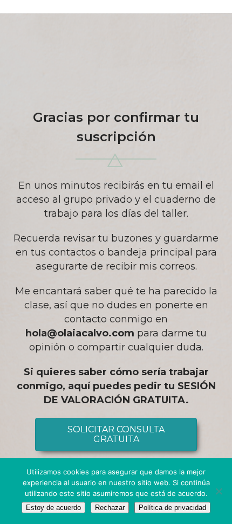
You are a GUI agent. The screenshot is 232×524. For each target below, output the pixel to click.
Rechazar (110, 508)
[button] (116, 434)
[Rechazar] (218, 491)
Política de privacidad (172, 508)
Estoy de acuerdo (53, 508)
